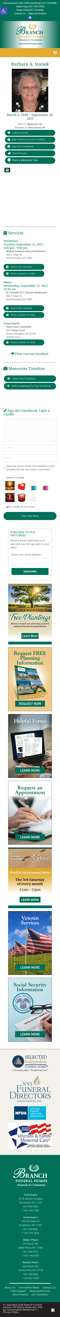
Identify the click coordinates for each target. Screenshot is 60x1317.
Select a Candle (15, 477)
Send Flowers (19, 153)
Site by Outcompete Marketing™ (22, 1308)
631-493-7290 (31, 1210)
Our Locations (40, 1294)
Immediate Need (29, 1287)
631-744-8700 (31, 1255)
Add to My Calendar (21, 266)
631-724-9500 (30, 1229)
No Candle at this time (21, 506)
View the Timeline (23, 378)
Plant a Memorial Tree (25, 160)
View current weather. (32, 354)
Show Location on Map (22, 273)
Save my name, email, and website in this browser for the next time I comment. (30, 468)
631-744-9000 (30, 1274)
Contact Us (49, 1287)
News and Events (39, 1291)
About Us (10, 1287)
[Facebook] (30, 17)
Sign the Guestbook (22, 146)
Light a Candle (20, 132)
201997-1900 (13, 337)
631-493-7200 (30, 1206)
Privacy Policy (11, 1312)
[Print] (7, 170)
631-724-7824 (31, 1233)
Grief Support (18, 1291)
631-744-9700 (30, 1251)
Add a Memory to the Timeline (28, 139)
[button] (4, 11)
